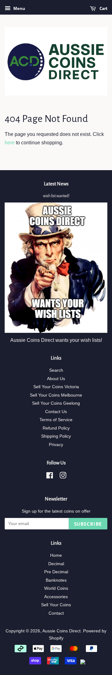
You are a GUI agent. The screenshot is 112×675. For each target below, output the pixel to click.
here (10, 142)
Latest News (56, 183)
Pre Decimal (56, 572)
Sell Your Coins (56, 605)
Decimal (56, 563)
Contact (56, 613)
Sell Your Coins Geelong (56, 403)
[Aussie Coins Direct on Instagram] (62, 476)
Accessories (56, 596)
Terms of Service (56, 419)
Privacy (56, 444)
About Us (56, 378)
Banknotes (56, 580)
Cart (102, 8)
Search (56, 370)
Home (56, 555)
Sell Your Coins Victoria (56, 386)
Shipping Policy (56, 436)
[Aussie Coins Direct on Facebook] (49, 476)
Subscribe (88, 524)
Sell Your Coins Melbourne (56, 395)
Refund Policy (56, 428)
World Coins (56, 588)
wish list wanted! (56, 196)
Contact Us (56, 411)
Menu (18, 8)
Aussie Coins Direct (61, 631)
